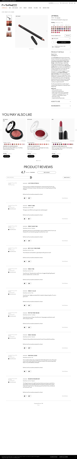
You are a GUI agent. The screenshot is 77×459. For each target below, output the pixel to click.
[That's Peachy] (41, 144)
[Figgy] (55, 144)
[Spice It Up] (57, 144)
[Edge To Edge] (62, 27)
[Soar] (53, 30)
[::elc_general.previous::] (3, 144)
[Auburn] (62, 30)
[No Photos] (69, 144)
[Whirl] (59, 27)
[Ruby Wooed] (12, 144)
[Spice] (57, 27)
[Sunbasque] (14, 144)
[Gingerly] (16, 144)
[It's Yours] (65, 144)
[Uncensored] (61, 144)
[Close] (75, 457)
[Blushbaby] (10, 144)
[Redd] (59, 32)
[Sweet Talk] (52, 30)
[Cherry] (61, 30)
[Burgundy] (59, 30)
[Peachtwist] (18, 144)
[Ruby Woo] (64, 30)
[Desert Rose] (20, 144)
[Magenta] (70, 28)
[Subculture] (52, 27)
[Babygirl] (22, 144)
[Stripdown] (53, 27)
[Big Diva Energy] (29, 144)
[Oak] (64, 27)
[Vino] (68, 28)
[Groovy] (44, 144)
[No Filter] (9, 144)
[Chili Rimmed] (66, 30)
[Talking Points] (57, 32)
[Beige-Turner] (52, 28)
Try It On (68, 35)
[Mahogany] (70, 30)
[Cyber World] (62, 28)
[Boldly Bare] (55, 27)
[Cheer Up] (42, 144)
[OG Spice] (55, 32)
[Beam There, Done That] (53, 144)
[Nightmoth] (64, 28)
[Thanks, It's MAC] (5, 144)
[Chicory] (52, 32)
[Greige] (53, 28)
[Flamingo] (53, 32)
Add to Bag (63, 42)
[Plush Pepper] (33, 144)
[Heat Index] (37, 144)
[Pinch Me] (7, 144)
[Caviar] (59, 28)
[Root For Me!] (57, 28)
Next (38, 405)
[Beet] (57, 30)
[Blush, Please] (39, 144)
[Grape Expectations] (61, 28)
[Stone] (68, 27)
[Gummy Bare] (63, 144)
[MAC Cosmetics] (9, 5)
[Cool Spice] (70, 27)
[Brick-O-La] (55, 30)
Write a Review (46, 172)
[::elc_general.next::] (24, 144)
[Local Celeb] (71, 144)
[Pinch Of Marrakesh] (31, 144)
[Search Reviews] (31, 177)
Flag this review (65, 218)
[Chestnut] (55, 28)
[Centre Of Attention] (68, 30)
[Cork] (66, 27)
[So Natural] (46, 144)
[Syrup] (59, 144)
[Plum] (66, 28)
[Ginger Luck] (35, 144)
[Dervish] (61, 27)
